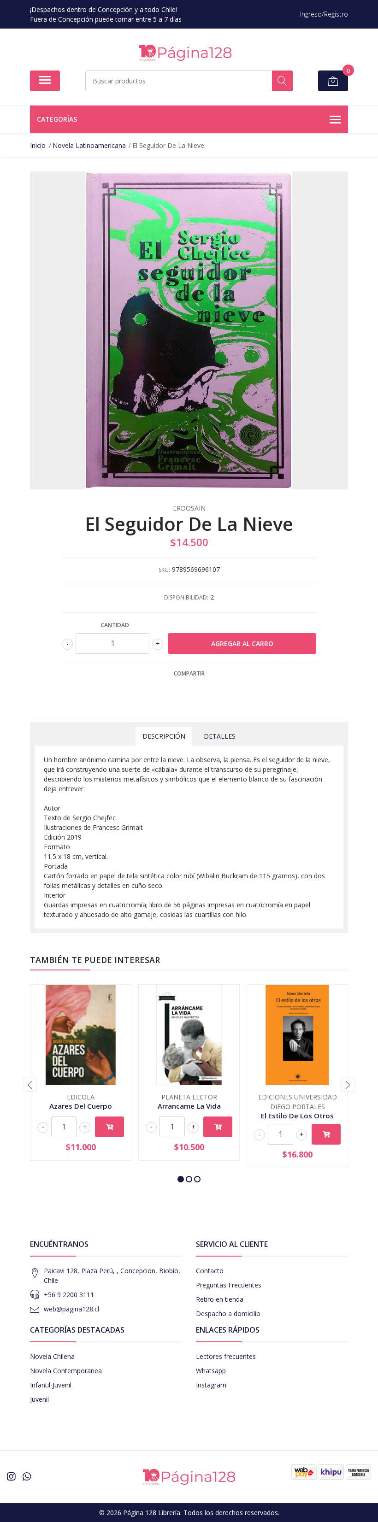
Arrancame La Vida (189, 1106)
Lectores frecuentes (226, 1356)
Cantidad (115, 625)
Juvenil (39, 1399)
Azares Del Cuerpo (80, 1106)
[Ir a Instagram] (11, 1476)
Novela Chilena (52, 1356)
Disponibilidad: (186, 597)
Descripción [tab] (163, 736)
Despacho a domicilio (228, 1313)
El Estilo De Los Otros (297, 1115)
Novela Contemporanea (66, 1370)
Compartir (189, 673)
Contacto (210, 1270)
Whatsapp (211, 1370)
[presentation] (30, 1085)
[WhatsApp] (27, 1476)
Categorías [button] (57, 119)
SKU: (164, 570)
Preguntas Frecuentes (228, 1285)
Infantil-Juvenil (50, 1385)
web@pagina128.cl (71, 1309)
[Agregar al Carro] (109, 1127)
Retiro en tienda (219, 1299)
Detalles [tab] (220, 736)
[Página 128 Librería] (185, 52)
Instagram (211, 1385)
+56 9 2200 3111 (69, 1294)
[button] (181, 1179)
